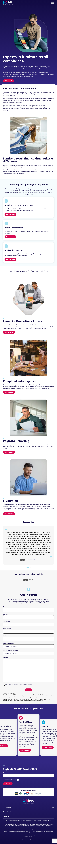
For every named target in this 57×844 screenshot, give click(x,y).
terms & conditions (12, 779)
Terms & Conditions (26, 835)
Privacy (33, 835)
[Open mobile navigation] (52, 3)
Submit (28, 690)
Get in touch (8, 81)
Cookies (26, 836)
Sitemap (31, 836)
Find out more (10, 214)
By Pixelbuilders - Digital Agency (28, 839)
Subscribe (8, 784)
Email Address (7, 773)
